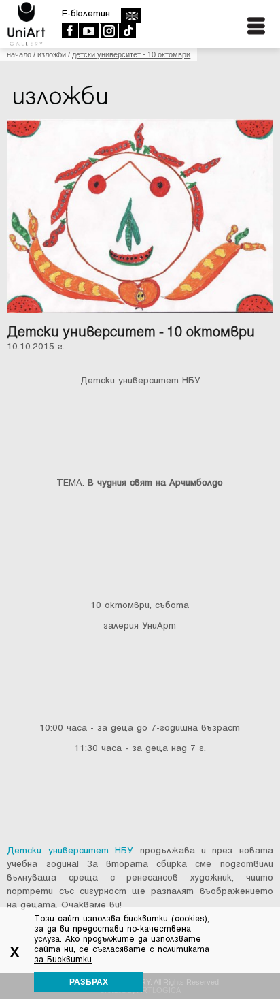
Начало (19, 54)
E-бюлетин (86, 13)
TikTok (127, 30)
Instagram (108, 30)
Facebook (69, 30)
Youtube (88, 30)
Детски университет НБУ (69, 850)
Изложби (51, 54)
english (130, 15)
